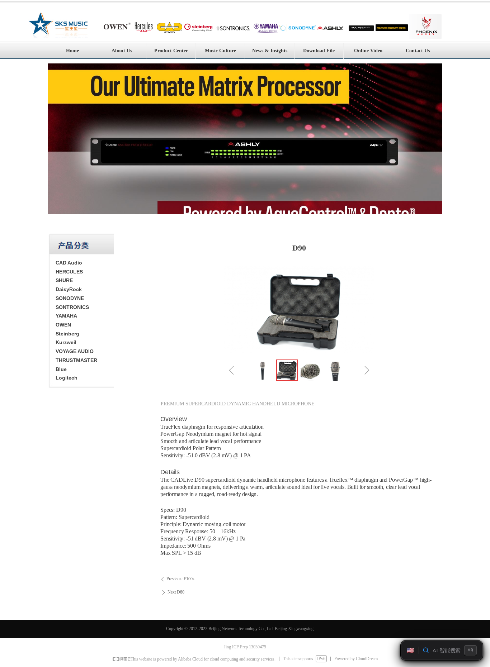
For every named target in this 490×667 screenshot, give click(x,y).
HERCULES (69, 272)
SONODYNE (70, 298)
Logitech (66, 378)
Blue (61, 369)
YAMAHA (66, 316)
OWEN (63, 325)
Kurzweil (66, 342)
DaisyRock (69, 289)
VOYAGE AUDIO (75, 351)
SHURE (64, 280)
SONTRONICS (72, 307)
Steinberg (67, 334)
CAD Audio (69, 263)
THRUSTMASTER (76, 360)
